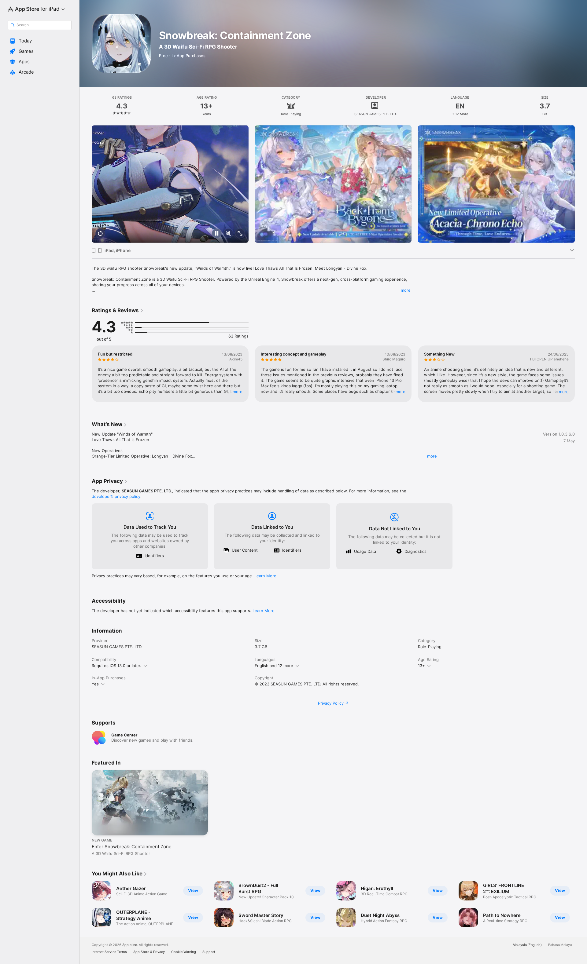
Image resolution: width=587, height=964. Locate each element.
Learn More (265, 575)
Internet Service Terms (109, 952)
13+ (421, 665)
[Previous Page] (85, 184)
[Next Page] (581, 184)
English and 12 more (274, 665)
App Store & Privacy (149, 952)
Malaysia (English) (527, 945)
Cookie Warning (183, 952)
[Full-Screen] (240, 233)
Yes (95, 683)
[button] (39, 41)
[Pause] (217, 233)
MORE (237, 391)
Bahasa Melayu (560, 945)
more (406, 290)
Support (208, 952)
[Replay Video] (100, 233)
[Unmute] (228, 233)
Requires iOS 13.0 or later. (116, 665)
